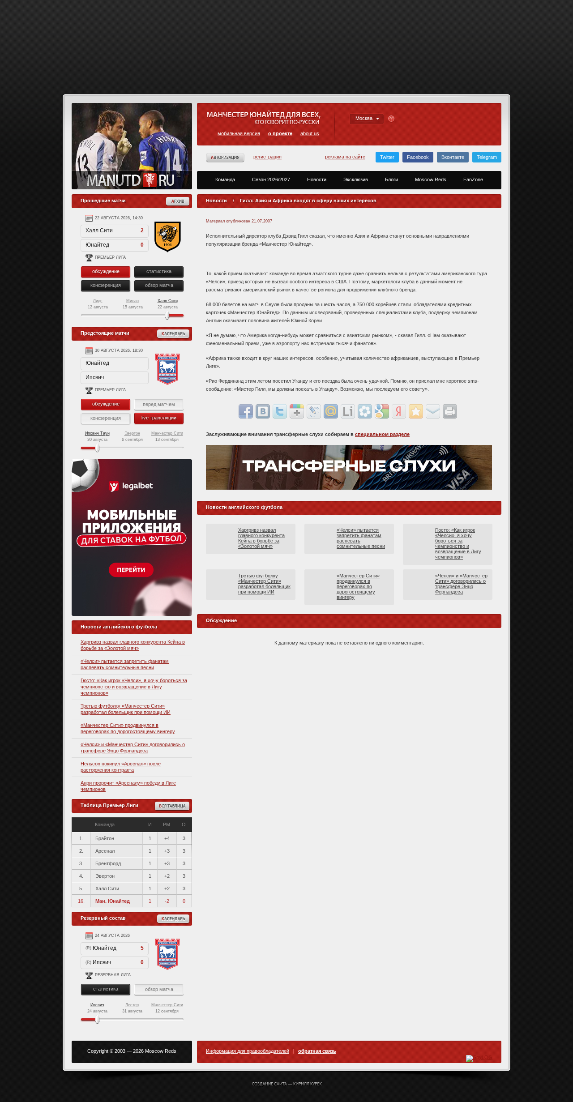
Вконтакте (452, 157)
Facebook (418, 157)
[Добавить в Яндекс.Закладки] (399, 411)
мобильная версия (239, 133)
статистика (158, 271)
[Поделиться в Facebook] (246, 411)
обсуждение (106, 271)
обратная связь (317, 1051)
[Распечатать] (450, 411)
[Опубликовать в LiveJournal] (314, 411)
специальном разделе (382, 434)
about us (309, 133)
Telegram (487, 157)
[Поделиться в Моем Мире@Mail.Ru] (331, 411)
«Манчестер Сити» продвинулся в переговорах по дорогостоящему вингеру (358, 586)
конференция (105, 285)
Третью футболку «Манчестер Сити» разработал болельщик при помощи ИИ (264, 583)
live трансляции (158, 417)
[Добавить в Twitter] (280, 411)
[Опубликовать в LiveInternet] (348, 411)
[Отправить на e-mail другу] (433, 411)
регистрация (267, 156)
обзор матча (159, 285)
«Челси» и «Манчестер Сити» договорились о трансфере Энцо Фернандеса (461, 583)
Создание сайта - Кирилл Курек (286, 1084)
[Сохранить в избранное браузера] (416, 411)
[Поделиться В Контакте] (263, 411)
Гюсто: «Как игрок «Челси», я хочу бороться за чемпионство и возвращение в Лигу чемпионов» (134, 687)
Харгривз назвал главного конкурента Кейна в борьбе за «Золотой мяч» (261, 538)
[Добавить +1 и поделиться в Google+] (297, 411)
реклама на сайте (345, 156)
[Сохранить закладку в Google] (382, 411)
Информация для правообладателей (247, 1051)
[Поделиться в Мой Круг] (365, 411)
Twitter (387, 157)
